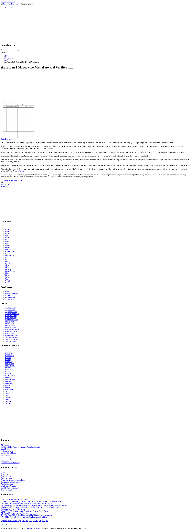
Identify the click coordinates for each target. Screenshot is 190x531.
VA (6, 279)
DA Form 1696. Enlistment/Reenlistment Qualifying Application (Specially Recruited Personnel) (34, 505)
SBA (7, 265)
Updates (4, 521)
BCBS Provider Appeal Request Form (14, 499)
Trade (7, 393)
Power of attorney (7, 478)
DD (6, 239)
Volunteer (8, 399)
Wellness (8, 403)
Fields (14, 521)
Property (8, 387)
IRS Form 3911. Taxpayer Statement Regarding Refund (20, 447)
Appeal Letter (10, 310)
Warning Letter (10, 341)
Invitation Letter (10, 326)
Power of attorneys (11, 293)
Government (9, 58)
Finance (8, 368)
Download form (6, 139)
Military (8, 381)
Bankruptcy (9, 354)
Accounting (9, 352)
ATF (6, 228)
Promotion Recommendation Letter (13, 480)
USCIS (7, 281)
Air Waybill (5, 445)
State (7, 275)
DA (6, 235)
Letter (3, 472)
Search (4, 52)
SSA (7, 273)
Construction (9, 356)
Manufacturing (10, 379)
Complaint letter (10, 318)
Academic (8, 350)
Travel (7, 397)
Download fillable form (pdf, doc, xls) (14, 180)
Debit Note (5, 449)
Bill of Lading (6, 459)
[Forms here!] (6, 4)
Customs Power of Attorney (10, 463)
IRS (6, 259)
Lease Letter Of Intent (8, 453)
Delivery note (5, 455)
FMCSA (8, 249)
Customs (8, 358)
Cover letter (5, 474)
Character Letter (10, 316)
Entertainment (10, 366)
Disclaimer (29, 528)
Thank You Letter (7, 490)
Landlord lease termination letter (12, 457)
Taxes (7, 277)
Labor (7, 261)
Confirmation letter (11, 320)
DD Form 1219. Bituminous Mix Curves (15, 513)
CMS (7, 231)
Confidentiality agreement (10, 488)
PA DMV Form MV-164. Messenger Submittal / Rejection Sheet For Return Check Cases (32, 501)
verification (5, 184)
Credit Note (5, 461)
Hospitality (9, 373)
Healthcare (9, 370)
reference (21, 171)
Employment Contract (8, 486)
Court (7, 291)
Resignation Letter (11, 335)
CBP (7, 229)
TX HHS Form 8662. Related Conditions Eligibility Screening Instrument (26, 515)
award (3, 186)
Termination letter (11, 337)
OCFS (7, 263)
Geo (23, 521)
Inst (27, 521)
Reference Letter (11, 331)
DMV (7, 241)
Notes (9, 521)
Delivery (8, 360)
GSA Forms (9, 251)
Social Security (10, 271)
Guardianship (10, 297)
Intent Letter (9, 324)
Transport (8, 395)
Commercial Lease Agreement (11, 482)
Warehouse (9, 401)
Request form (10, 8)
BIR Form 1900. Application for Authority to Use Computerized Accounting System (30, 507)
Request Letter (10, 333)
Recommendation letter (13, 329)
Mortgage (8, 383)
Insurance (8, 377)
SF (34, 521)
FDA (7, 247)
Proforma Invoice (7, 451)
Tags (19, 521)
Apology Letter (10, 308)
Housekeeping (10, 375)
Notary (7, 295)
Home (7, 56)
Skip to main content (8, 2)
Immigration (9, 255)
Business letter (6, 476)
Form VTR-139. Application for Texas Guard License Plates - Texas (24, 511)
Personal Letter (10, 327)
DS (6, 243)
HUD (7, 253)
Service (7, 391)
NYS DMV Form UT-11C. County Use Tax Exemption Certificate (24, 517)
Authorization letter (12, 314)
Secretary (8, 269)
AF (6, 60)
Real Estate (9, 389)
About (38, 528)
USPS (7, 283)
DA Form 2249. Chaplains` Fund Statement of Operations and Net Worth (26, 503)
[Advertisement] (67, 26)
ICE (6, 257)
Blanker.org (15, 4)
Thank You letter (11, 339)
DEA (7, 237)
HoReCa (8, 372)
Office (7, 385)
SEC (7, 267)
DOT (7, 233)
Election (8, 245)
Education (8, 362)
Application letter (11, 312)
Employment (9, 364)
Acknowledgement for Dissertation (13, 509)
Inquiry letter (9, 322)
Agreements (9, 299)
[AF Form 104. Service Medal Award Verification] (18, 137)
